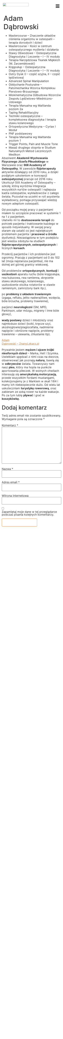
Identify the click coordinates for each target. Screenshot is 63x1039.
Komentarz (10, 425)
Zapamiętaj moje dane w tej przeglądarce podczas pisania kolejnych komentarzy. (29, 513)
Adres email (11, 482)
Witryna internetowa (15, 495)
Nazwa (7, 468)
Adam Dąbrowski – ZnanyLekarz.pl (20, 341)
